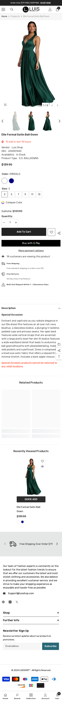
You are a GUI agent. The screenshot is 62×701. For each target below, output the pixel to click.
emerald (18, 521)
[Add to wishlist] (51, 232)
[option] (31, 64)
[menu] (3, 9)
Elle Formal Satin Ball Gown (28, 509)
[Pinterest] (3, 602)
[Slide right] (56, 544)
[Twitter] (17, 602)
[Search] (12, 9)
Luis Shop (17, 147)
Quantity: (7, 216)
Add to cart (24, 231)
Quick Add (31, 499)
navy (22, 521)
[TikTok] (10, 602)
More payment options (31, 250)
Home (4, 16)
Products (15, 16)
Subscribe (51, 646)
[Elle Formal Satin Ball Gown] (31, 476)
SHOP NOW (45, 3)
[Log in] (50, 9)
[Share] (57, 233)
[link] (16, 431)
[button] (52, 105)
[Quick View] (42, 466)
